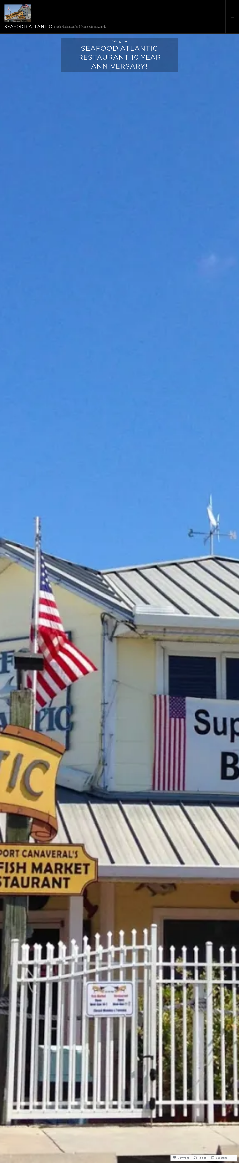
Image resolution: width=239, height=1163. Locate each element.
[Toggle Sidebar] (232, 16)
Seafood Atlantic (28, 26)
